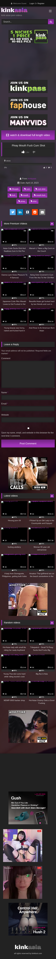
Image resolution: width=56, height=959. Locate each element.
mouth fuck (40, 195)
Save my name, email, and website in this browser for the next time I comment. (27, 434)
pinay (23, 201)
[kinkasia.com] (23, 10)
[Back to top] (48, 951)
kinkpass (32, 179)
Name (4, 392)
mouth (25, 195)
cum (28, 189)
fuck (13, 195)
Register (41, 3)
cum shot (41, 189)
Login (32, 3)
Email (4, 404)
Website (5, 415)
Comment (5, 358)
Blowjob (15, 189)
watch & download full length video (29, 135)
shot (34, 201)
